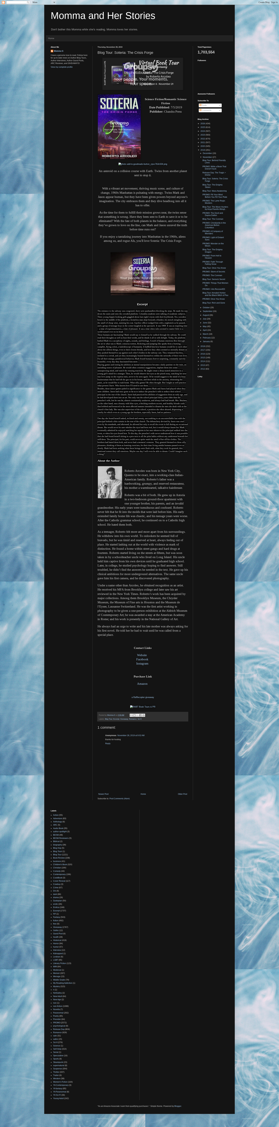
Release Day (59, 1029)
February (207, 338)
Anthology (57, 822)
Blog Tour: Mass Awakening (214, 191)
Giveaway (124, 719)
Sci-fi (139, 719)
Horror (56, 943)
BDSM (56, 835)
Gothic (56, 930)
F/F (54, 914)
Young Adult (58, 1098)
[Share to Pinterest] (143, 715)
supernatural (58, 1065)
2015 (203, 357)
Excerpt (116, 719)
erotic (55, 904)
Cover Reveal (59, 881)
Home (51, 38)
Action (56, 815)
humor (56, 947)
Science (56, 1046)
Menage (56, 976)
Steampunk (58, 1062)
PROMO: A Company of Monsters (212, 232)
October (206, 307)
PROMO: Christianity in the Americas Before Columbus (214, 225)
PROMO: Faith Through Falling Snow (212, 263)
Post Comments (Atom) (119, 798)
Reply (107, 743)
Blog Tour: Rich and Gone (213, 303)
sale (55, 1036)
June (205, 323)
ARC (55, 825)
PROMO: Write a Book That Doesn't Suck (214, 167)
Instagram (142, 663)
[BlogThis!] (134, 715)
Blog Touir (57, 851)
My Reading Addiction (62, 983)
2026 (203, 123)
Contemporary (59, 874)
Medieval (57, 970)
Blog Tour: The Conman (212, 219)
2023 (203, 135)
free (55, 924)
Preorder (57, 1019)
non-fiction (57, 1006)
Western (56, 1078)
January (206, 341)
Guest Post (58, 934)
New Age (57, 999)
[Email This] (131, 715)
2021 (203, 142)
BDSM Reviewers (61, 838)
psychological (59, 1026)
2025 (203, 127)
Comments (206, 110)
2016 (203, 354)
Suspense (57, 1069)
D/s (54, 891)
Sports (56, 1059)
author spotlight (60, 831)
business (57, 861)
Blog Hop (57, 848)
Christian (57, 868)
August (206, 315)
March (206, 334)
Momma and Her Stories (103, 15)
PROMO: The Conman (212, 275)
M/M (55, 966)
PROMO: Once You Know (213, 299)
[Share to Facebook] (140, 715)
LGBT (55, 960)
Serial (55, 1052)
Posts (204, 105)
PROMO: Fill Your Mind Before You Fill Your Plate (214, 196)
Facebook (142, 659)
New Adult (57, 996)
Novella (56, 1009)
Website (142, 655)
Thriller (56, 1072)
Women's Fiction (60, 1082)
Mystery (56, 986)
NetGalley (57, 993)
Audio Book (58, 828)
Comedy (57, 871)
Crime (55, 887)
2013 (203, 365)
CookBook (57, 878)
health (56, 937)
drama (56, 897)
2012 (203, 369)
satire (55, 1039)
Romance (133, 719)
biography (57, 845)
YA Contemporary (60, 1085)
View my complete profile (62, 67)
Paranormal (58, 1013)
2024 (203, 131)
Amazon (142, 683)
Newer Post (103, 794)
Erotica (56, 907)
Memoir (56, 973)
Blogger (177, 1106)
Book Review (59, 858)
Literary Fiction (59, 963)
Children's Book (60, 864)
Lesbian (56, 957)
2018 (203, 346)
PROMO (56, 1023)
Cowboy (56, 884)
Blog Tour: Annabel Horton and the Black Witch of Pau (215, 294)
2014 (203, 361)
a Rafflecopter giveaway (143, 697)
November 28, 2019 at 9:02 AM (131, 735)
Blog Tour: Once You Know (214, 268)
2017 (203, 350)
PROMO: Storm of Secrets (213, 272)
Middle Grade (59, 980)
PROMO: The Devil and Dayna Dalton (212, 214)
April (205, 330)
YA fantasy (57, 1088)
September (208, 311)
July (205, 319)
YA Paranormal (59, 1092)
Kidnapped (58, 953)
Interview (57, 950)
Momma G (58, 51)
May (205, 326)
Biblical (56, 841)
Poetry (56, 1016)
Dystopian (57, 901)
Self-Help (57, 1049)
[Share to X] (137, 715)
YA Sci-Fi (57, 1095)
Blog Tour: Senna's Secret (213, 279)
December (207, 153)
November (207, 157)
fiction (55, 920)
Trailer (56, 1075)
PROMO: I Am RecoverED (213, 289)
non (55, 1003)
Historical (57, 940)
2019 (203, 150)
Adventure (57, 818)
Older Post (182, 794)
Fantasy (56, 917)
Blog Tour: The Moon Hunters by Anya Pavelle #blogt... (215, 208)
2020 (203, 146)
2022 (203, 139)
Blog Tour (108, 719)
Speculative (58, 1055)
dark (55, 894)
